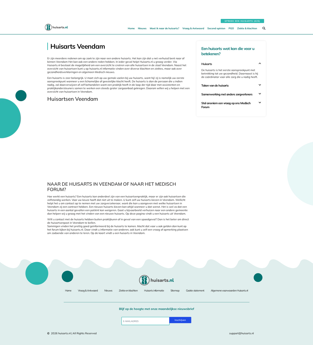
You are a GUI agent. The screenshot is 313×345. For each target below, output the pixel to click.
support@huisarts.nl (241, 333)
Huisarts (206, 64)
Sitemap (175, 290)
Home (131, 28)
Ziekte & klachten (247, 28)
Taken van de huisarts (215, 85)
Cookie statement (195, 290)
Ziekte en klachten (128, 290)
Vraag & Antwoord (193, 28)
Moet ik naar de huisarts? (164, 28)
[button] (264, 28)
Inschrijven (180, 320)
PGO (231, 28)
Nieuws (142, 28)
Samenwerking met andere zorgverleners (226, 94)
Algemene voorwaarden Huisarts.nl (229, 290)
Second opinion (216, 28)
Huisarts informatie (154, 290)
